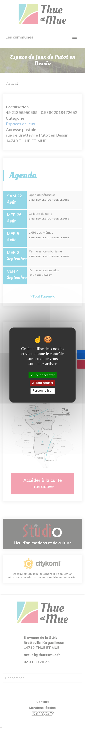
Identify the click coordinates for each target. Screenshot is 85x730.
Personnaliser (42, 391)
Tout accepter (44, 375)
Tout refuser (43, 383)
